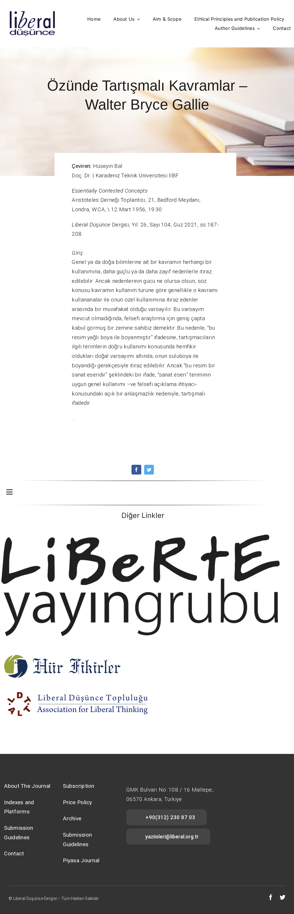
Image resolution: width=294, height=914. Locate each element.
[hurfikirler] (62, 655)
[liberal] (79, 689)
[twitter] (149, 470)
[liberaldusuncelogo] (32, 13)
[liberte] (142, 531)
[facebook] (136, 470)
